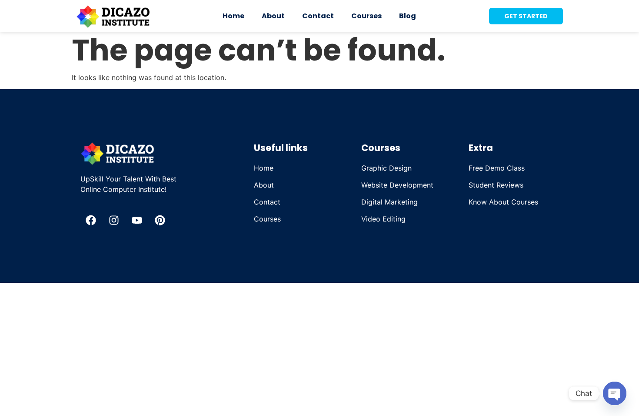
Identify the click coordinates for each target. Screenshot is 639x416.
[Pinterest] (160, 220)
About (273, 16)
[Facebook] (90, 220)
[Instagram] (113, 220)
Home (233, 16)
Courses (366, 16)
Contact (318, 16)
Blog (407, 16)
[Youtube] (136, 220)
